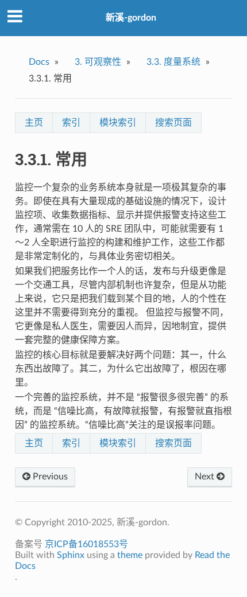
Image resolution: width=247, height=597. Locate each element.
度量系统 (173, 62)
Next (206, 476)
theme (129, 555)
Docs (39, 62)
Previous (49, 476)
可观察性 (98, 62)
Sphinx (70, 555)
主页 (34, 122)
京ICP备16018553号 (86, 544)
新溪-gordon (131, 17)
